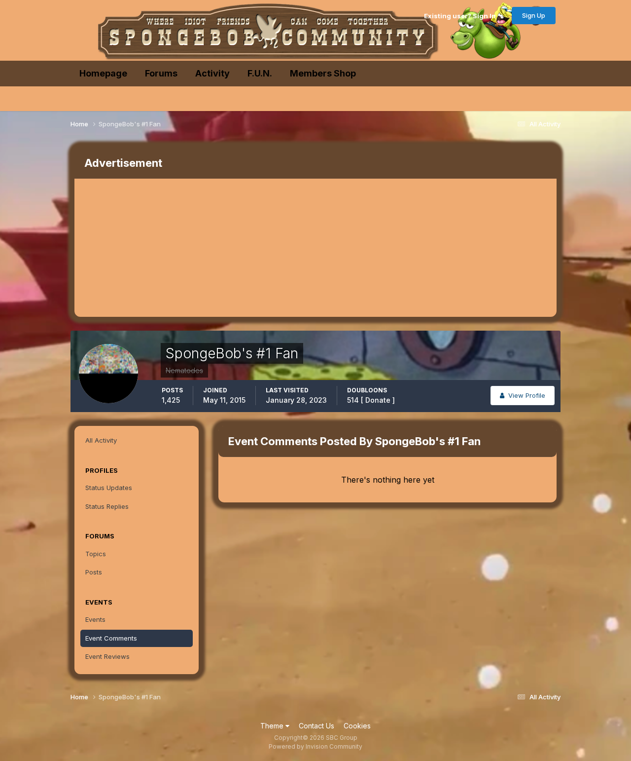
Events (95, 619)
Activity (212, 73)
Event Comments (111, 638)
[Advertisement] (253, 248)
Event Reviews (107, 656)
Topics (95, 554)
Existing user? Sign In (461, 16)
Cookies (357, 726)
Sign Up (533, 15)
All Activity (101, 440)
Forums (161, 73)
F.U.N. (259, 73)
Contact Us (316, 726)
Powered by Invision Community (315, 746)
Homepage (103, 73)
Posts (93, 572)
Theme (272, 726)
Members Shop (323, 73)
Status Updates (108, 488)
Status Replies (107, 506)
